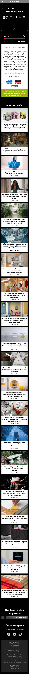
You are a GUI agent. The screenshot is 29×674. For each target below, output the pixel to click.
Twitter (14, 634)
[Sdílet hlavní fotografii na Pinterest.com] (18, 83)
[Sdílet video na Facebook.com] (9, 80)
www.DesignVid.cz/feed (17, 655)
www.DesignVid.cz (14, 647)
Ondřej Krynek (21, 47)
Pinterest (20, 634)
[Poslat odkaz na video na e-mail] (14, 85)
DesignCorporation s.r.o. (8, 661)
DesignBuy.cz (17, 95)
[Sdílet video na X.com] (18, 80)
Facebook (9, 634)
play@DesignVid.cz (16, 651)
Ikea (24, 73)
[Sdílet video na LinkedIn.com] (9, 83)
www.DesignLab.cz (14, 670)
